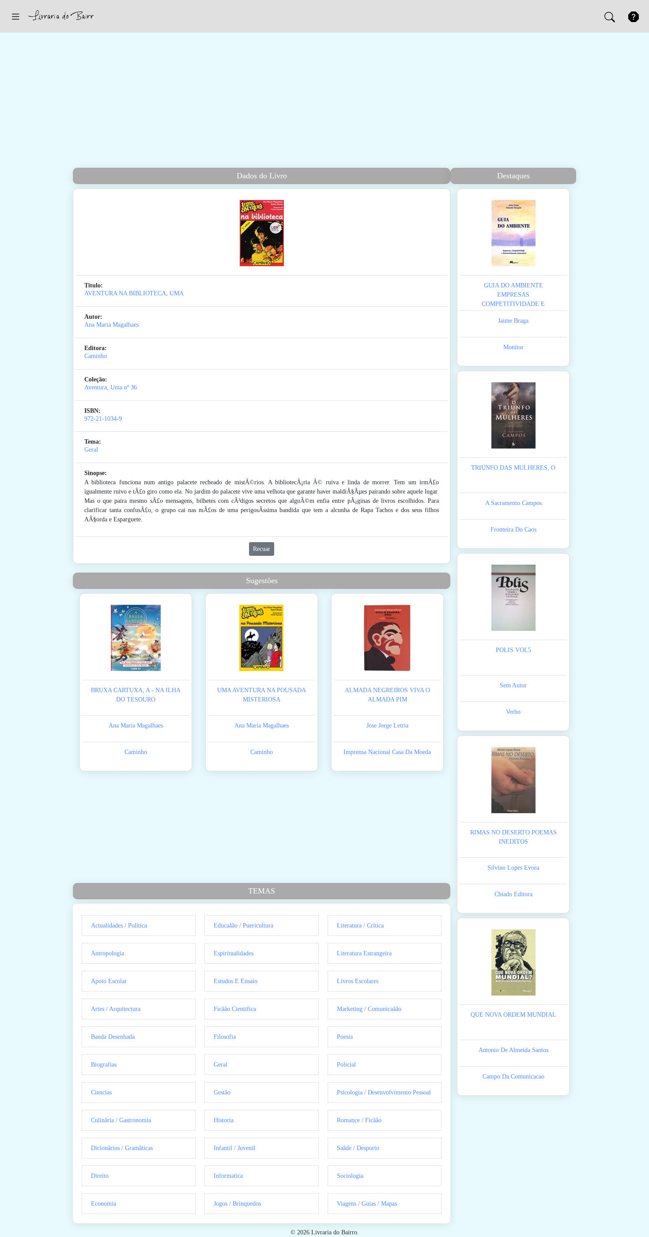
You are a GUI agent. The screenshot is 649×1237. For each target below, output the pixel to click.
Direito (100, 1176)
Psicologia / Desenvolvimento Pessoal (384, 1092)
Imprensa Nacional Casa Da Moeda (387, 752)
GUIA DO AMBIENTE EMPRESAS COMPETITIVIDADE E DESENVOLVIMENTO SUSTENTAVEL (513, 304)
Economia (103, 1203)
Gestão (222, 1092)
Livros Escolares (357, 981)
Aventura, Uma (103, 387)
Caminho (95, 356)
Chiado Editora (513, 894)
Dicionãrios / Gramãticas (122, 1148)
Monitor (513, 347)
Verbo (513, 712)
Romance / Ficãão (359, 1120)
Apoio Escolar (109, 981)
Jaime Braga (513, 320)
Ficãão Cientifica (235, 1009)
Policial (346, 1064)
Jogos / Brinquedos (237, 1203)
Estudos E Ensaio (235, 981)
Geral (91, 449)
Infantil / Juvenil (234, 1148)
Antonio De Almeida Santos (513, 1050)
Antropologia (107, 953)
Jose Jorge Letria (387, 725)
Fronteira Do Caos (513, 529)
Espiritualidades (233, 953)
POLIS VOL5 (513, 650)
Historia (224, 1120)
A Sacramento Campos (513, 503)
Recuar (261, 549)
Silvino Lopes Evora (513, 867)
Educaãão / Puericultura (243, 925)
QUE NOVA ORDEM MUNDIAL (513, 1014)
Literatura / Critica (360, 925)
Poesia (345, 1036)
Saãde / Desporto (358, 1148)
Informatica (228, 1176)
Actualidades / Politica (119, 925)
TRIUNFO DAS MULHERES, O (513, 467)
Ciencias (101, 1092)
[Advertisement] (324, 101)
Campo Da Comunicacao (513, 1076)
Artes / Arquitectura (115, 1009)
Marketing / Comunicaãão (369, 1009)
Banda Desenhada (113, 1036)
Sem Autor (513, 685)
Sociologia (350, 1176)
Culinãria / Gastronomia (121, 1120)
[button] (15, 16)
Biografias (104, 1064)
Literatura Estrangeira (364, 953)
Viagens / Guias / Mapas (367, 1203)
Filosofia (225, 1036)
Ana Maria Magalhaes (111, 324)
